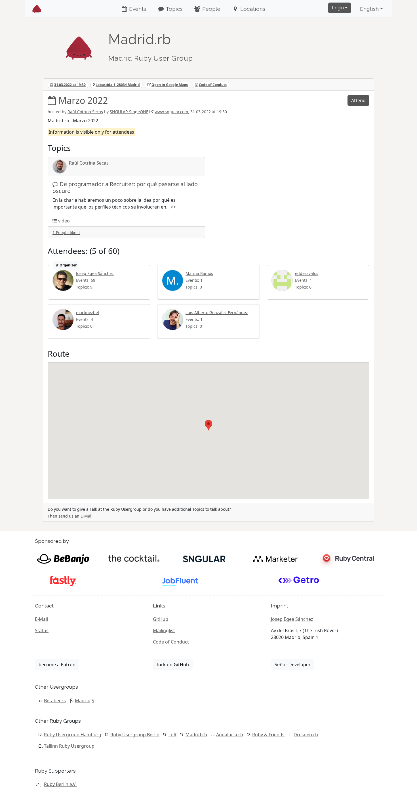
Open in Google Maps (169, 84)
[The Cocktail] (134, 558)
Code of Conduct (213, 84)
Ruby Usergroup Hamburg (72, 734)
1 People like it (66, 232)
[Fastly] (63, 580)
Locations (252, 9)
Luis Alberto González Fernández (217, 312)
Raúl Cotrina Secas (85, 111)
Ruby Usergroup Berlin (134, 734)
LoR (172, 734)
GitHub (160, 619)
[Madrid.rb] (79, 45)
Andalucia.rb (229, 734)
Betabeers (55, 700)
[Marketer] (275, 558)
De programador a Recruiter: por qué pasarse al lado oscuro (125, 187)
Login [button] (338, 7)
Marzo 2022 (83, 100)
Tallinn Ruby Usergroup (69, 746)
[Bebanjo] (63, 558)
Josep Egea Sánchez (95, 273)
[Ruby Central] (346, 558)
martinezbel (87, 312)
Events (137, 9)
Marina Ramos (199, 273)
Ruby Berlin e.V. (60, 784)
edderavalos (306, 273)
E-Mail (86, 516)
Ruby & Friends (268, 734)
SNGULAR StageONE (129, 111)
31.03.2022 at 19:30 (70, 84)
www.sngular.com (171, 111)
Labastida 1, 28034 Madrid (118, 84)
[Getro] (299, 580)
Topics (174, 9)
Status (42, 630)
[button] (208, 425)
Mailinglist (164, 630)
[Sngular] (204, 558)
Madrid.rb (196, 734)
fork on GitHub (173, 664)
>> (173, 207)
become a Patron (57, 664)
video (64, 221)
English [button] (369, 9)
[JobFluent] (181, 580)
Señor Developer (293, 664)
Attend (358, 100)
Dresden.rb (306, 734)
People (210, 9)
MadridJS (84, 700)
